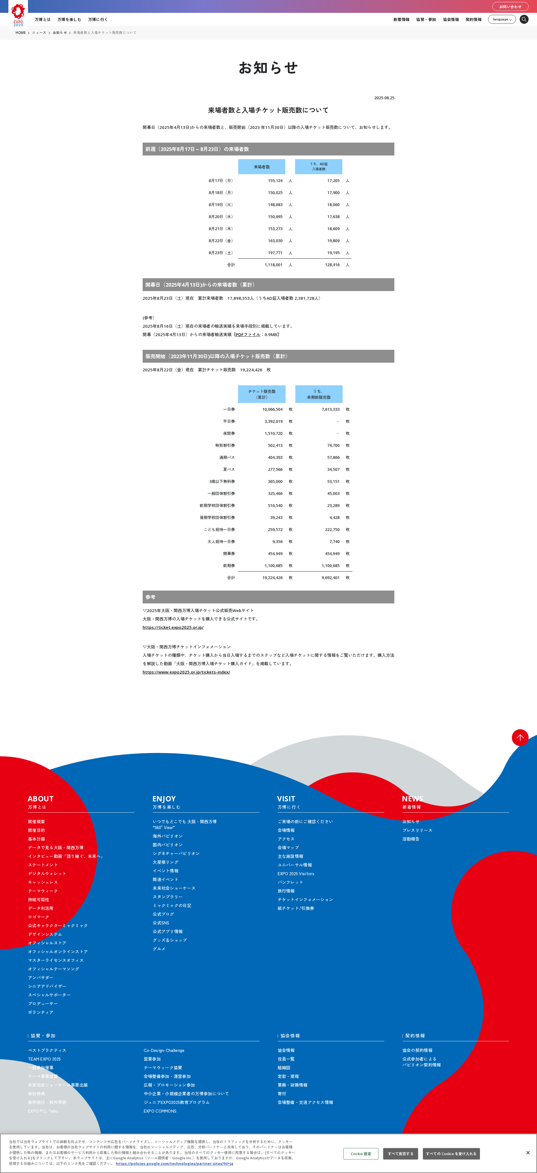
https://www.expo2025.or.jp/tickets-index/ (186, 672)
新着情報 (401, 19)
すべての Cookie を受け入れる (451, 1153)
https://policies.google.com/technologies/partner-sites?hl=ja (174, 1163)
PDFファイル (248, 334)
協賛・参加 (426, 19)
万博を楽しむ (69, 19)
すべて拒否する (401, 1153)
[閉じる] (528, 1152)
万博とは (43, 19)
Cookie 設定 (361, 1153)
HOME (21, 32)
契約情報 (474, 19)
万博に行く (98, 19)
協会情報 (451, 19)
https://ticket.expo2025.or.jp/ (173, 627)
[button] (520, 737)
